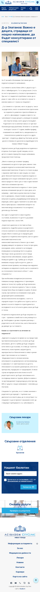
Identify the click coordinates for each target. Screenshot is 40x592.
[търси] (30, 8)
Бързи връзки (4, 8)
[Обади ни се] (2, 2)
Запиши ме (27, 487)
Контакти (20, 567)
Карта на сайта (20, 576)
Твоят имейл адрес (14, 474)
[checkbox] (20, 479)
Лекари (20, 558)
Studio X (22, 589)
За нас (20, 548)
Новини (20, 562)
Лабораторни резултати (14, 8)
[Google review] (29, 583)
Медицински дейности (20, 553)
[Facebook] (11, 583)
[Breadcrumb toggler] (3, 16)
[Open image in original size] (20, 2)
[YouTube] (16, 583)
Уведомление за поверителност (20, 481)
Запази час (23, 8)
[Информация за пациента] (20, 543)
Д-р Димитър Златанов (19, 23)
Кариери (20, 572)
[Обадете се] (20, 583)
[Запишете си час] (24, 583)
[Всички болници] (37, 2)
